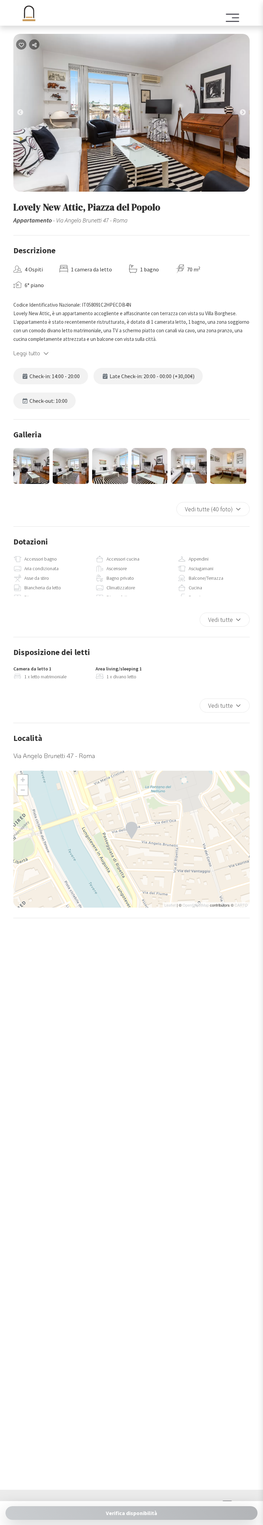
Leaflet (170, 905)
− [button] (23, 790)
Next (248, 114)
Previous (25, 114)
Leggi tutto (26, 353)
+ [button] (23, 780)
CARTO (241, 905)
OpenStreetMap (196, 905)
